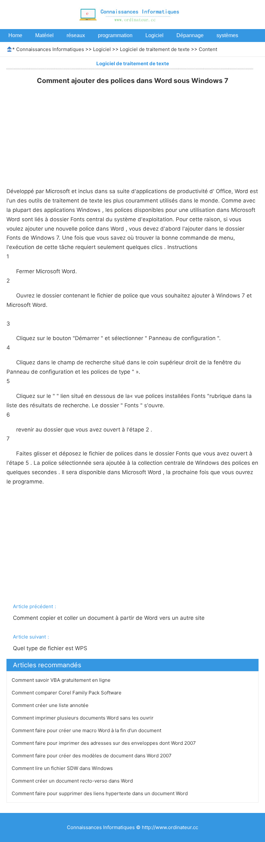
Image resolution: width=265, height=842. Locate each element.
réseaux (76, 35)
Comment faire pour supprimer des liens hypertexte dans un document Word (100, 793)
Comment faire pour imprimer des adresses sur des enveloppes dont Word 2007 (104, 743)
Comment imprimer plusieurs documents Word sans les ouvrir (83, 718)
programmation (115, 35)
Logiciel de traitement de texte (155, 49)
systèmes (227, 35)
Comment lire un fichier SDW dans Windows (63, 768)
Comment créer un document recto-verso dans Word (73, 781)
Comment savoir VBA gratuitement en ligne (62, 680)
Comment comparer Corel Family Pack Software (67, 693)
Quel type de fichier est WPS (51, 648)
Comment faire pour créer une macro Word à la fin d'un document (87, 730)
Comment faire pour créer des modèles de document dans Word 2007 (92, 756)
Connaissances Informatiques (50, 49)
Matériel (44, 35)
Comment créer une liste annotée (51, 705)
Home (15, 35)
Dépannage (190, 35)
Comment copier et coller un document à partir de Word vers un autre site (109, 618)
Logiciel (154, 35)
